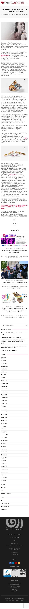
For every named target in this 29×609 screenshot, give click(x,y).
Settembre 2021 (4, 440)
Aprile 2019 (3, 480)
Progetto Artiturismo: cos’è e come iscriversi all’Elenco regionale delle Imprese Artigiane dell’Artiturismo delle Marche (14, 310)
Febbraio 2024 (4, 389)
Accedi (2, 500)
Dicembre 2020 (4, 452)
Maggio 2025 (4, 371)
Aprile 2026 (3, 357)
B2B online (12, 174)
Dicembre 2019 (4, 469)
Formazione (3, 487)
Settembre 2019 (4, 472)
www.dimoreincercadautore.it (14, 583)
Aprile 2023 (3, 406)
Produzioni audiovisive (6, 493)
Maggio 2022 (4, 423)
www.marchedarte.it (14, 587)
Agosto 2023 (4, 400)
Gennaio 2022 (4, 432)
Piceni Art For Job (18, 14)
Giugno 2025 (4, 369)
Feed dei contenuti (5, 503)
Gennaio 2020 (4, 466)
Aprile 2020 (3, 460)
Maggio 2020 (4, 457)
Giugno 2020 (4, 454)
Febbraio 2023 (4, 409)
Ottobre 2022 (4, 414)
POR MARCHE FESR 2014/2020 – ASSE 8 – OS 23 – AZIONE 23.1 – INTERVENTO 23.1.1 (14, 206)
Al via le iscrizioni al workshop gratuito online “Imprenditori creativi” (14, 251)
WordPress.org (4, 509)
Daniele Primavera (20, 600)
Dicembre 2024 (4, 383)
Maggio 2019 (4, 477)
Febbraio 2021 (4, 449)
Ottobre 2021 (4, 437)
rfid (14, 219)
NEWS (25, 14)
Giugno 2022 (4, 420)
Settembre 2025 (4, 366)
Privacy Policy (21, 598)
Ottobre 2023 (4, 394)
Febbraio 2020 (4, 463)
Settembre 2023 (4, 397)
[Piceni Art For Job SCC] (12, 2)
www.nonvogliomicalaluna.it (14, 586)
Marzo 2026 (3, 360)
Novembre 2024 (4, 386)
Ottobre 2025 (4, 363)
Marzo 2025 (3, 377)
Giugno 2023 (4, 403)
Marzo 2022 (3, 429)
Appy (25, 138)
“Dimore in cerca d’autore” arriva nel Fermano (14, 282)
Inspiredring (5, 55)
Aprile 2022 (3, 426)
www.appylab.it (14, 590)
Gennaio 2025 (4, 380)
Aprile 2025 (3, 374)
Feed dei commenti (5, 506)
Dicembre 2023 (4, 392)
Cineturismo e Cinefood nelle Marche (9, 350)
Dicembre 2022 (4, 412)
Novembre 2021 (4, 434)
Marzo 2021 (3, 446)
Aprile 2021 (3, 443)
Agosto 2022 (4, 417)
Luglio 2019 (3, 474)
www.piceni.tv (14, 589)
